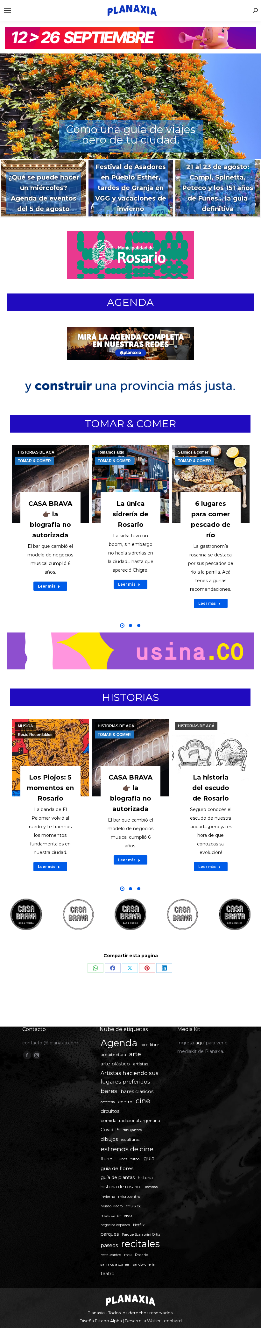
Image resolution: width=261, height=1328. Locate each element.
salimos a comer (115, 1264)
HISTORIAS (130, 697)
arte (135, 1054)
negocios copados (115, 1225)
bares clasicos (137, 1091)
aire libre (150, 1045)
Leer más (46, 586)
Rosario (141, 1255)
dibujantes (132, 1130)
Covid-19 (110, 1130)
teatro (108, 1273)
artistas (140, 1063)
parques (110, 1234)
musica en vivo (116, 1215)
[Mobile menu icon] (7, 10)
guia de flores (117, 1168)
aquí (200, 1043)
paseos (109, 1245)
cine (143, 1101)
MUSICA (25, 726)
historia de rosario (120, 1187)
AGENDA (130, 302)
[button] (122, 625)
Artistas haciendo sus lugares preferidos (130, 1077)
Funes (121, 1159)
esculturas (130, 1139)
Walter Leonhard (164, 1320)
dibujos (109, 1139)
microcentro (129, 1196)
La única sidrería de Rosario (130, 514)
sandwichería (144, 1264)
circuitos (110, 1111)
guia (149, 1158)
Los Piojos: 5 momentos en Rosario (50, 787)
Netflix (139, 1225)
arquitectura (113, 1054)
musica (134, 1206)
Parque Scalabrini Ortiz (141, 1235)
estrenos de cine (127, 1149)
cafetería (108, 1102)
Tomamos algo (111, 452)
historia (145, 1177)
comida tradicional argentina (130, 1120)
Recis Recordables (35, 734)
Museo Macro (112, 1206)
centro (125, 1101)
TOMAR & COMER (130, 423)
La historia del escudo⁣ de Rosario (210, 787)
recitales (140, 1244)
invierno (108, 1196)
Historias (151, 1187)
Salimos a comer (193, 452)
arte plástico (115, 1064)
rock (128, 1255)
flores (107, 1159)
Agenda (119, 1043)
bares (109, 1091)
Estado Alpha (108, 1320)
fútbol (135, 1159)
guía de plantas (118, 1177)
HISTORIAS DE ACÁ (36, 452)
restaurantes (111, 1255)
